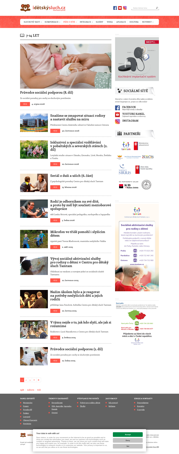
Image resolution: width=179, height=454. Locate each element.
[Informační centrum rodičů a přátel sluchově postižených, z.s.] (146, 185)
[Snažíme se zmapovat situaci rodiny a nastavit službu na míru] (34, 122)
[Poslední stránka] (38, 380)
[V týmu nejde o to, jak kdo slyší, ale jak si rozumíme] (34, 329)
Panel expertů (27, 398)
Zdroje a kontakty (143, 398)
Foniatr (26, 406)
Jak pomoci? (111, 398)
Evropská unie (57, 402)
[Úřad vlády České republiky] (144, 169)
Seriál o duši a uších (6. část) (71, 175)
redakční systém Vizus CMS (151, 447)
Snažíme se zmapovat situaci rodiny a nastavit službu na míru (77, 117)
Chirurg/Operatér (30, 420)
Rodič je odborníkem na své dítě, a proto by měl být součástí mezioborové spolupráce (80, 205)
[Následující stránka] (34, 380)
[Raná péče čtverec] (137, 323)
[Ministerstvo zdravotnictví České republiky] (141, 146)
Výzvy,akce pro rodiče (88, 398)
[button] (32, 22)
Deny (128, 440)
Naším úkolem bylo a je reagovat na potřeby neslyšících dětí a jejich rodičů (76, 295)
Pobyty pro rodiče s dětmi (90, 402)
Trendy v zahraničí (58, 398)
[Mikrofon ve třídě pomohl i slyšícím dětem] (34, 238)
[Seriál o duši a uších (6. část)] (34, 182)
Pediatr (26, 413)
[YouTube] (120, 8)
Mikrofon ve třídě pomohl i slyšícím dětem (77, 233)
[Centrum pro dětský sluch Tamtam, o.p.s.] (126, 146)
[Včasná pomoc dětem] (135, 157)
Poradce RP (27, 409)
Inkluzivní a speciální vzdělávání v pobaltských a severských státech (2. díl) (78, 146)
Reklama (112, 406)
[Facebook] (115, 8)
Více (25, 104)
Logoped (26, 416)
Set (128, 446)
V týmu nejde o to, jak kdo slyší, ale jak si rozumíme (80, 324)
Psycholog (27, 423)
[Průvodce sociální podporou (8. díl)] (65, 65)
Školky (82, 406)
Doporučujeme (142, 402)
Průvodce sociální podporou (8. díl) (46, 92)
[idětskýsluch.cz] (43, 8)
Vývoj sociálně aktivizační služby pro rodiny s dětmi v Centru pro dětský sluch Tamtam (79, 262)
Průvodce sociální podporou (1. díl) (76, 349)
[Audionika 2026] (137, 58)
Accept (128, 435)
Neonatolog (27, 402)
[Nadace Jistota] (128, 185)
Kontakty (140, 406)
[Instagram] (125, 8)
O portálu (141, 409)
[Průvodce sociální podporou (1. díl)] (34, 356)
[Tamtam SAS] (137, 247)
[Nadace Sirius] (125, 169)
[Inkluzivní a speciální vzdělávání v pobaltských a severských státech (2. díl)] (34, 149)
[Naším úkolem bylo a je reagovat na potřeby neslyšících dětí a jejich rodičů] (34, 298)
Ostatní (55, 412)
